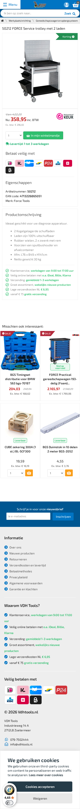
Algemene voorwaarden (25, 583)
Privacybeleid (18, 577)
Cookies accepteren (40, 787)
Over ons (15, 547)
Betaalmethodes (20, 571)
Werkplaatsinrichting (20, 20)
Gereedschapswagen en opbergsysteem (57, 20)
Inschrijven (63, 516)
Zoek (68, 13)
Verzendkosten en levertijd (27, 565)
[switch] (9, 802)
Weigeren (40, 798)
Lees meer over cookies (46, 775)
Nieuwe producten (22, 553)
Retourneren (18, 559)
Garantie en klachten (23, 589)
